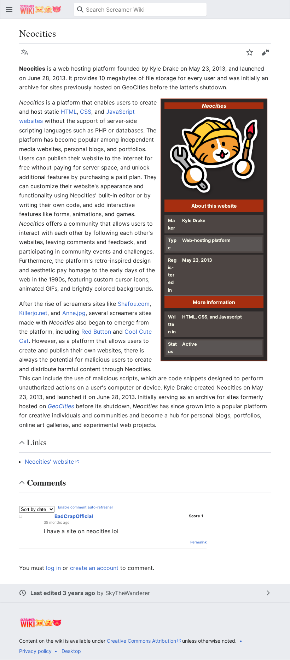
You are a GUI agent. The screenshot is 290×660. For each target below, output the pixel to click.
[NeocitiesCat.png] (214, 155)
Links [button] (36, 442)
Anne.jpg (74, 312)
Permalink (198, 542)
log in (53, 567)
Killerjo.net (33, 312)
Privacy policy (35, 651)
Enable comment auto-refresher (85, 507)
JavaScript (120, 111)
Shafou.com (134, 303)
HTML (69, 111)
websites (31, 120)
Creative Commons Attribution (141, 641)
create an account (94, 567)
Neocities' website (49, 461)
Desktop (71, 651)
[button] (9, 9)
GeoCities (61, 406)
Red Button (96, 331)
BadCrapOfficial (73, 516)
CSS (85, 111)
